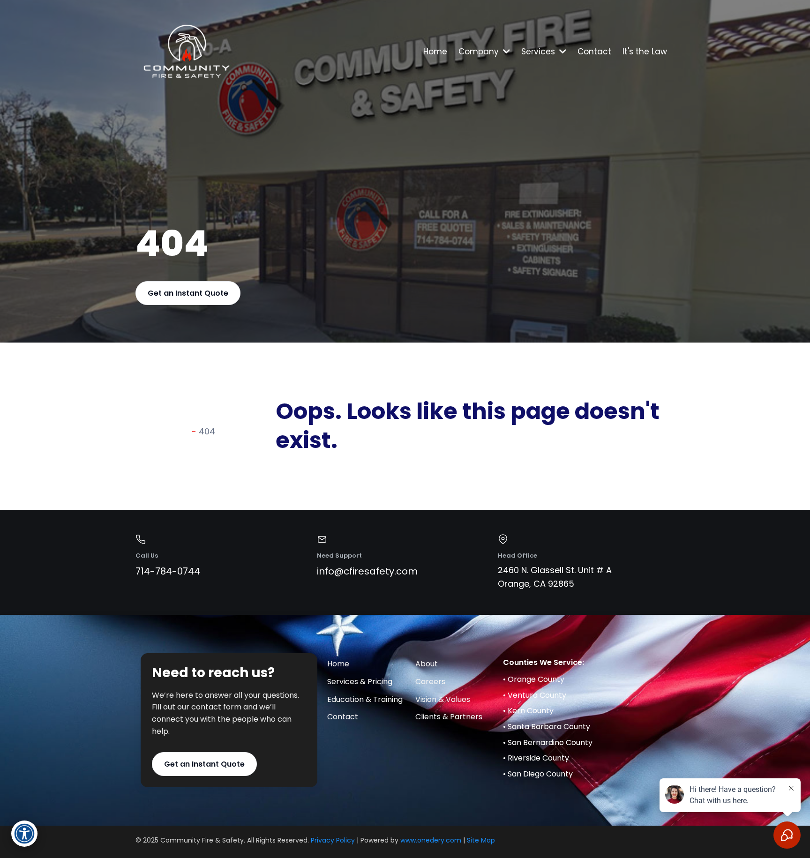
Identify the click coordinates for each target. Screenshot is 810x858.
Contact (342, 716)
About (426, 663)
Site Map (481, 840)
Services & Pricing (359, 681)
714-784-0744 (167, 571)
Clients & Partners (448, 716)
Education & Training (365, 699)
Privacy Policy (333, 840)
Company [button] (479, 51)
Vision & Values (442, 699)
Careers (430, 681)
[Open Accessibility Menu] (24, 834)
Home (338, 663)
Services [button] (539, 51)
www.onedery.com (430, 840)
